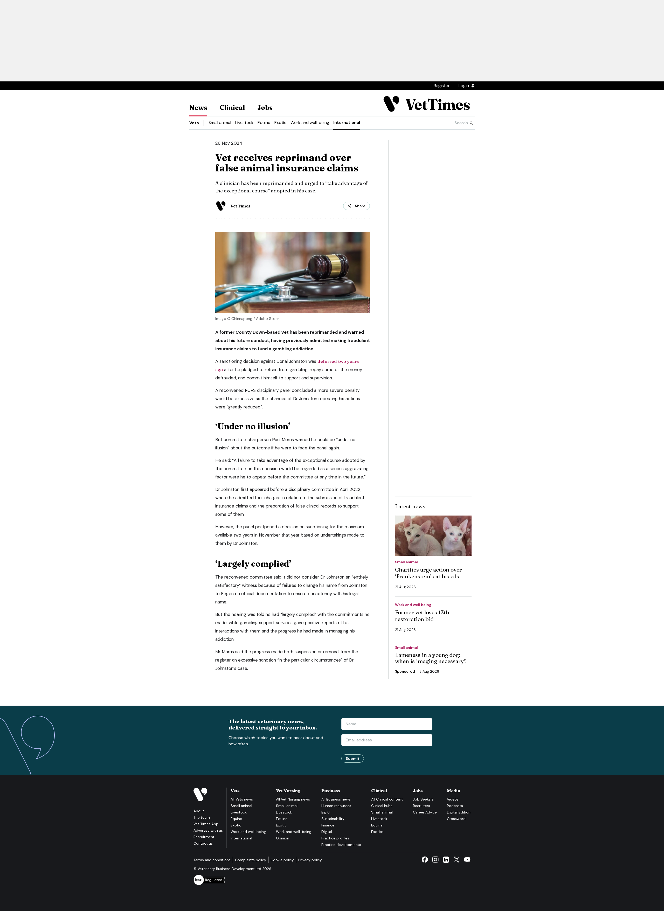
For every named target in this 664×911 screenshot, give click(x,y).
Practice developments (341, 844)
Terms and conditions (212, 860)
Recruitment (204, 836)
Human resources (336, 805)
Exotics (377, 831)
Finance (327, 825)
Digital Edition (459, 812)
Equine (264, 122)
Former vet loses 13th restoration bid (422, 615)
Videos (453, 799)
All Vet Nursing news (293, 799)
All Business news (336, 799)
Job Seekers (423, 799)
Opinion (282, 838)
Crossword (456, 818)
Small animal (220, 122)
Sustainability (332, 818)
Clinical (232, 107)
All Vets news (242, 799)
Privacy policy (310, 860)
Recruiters (421, 805)
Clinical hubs (381, 805)
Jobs (265, 107)
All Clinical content (387, 799)
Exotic (280, 122)
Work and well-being (309, 122)
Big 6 (325, 812)
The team (201, 817)
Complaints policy (250, 860)
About (198, 811)
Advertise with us (208, 830)
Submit (352, 758)
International (346, 122)
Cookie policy (282, 860)
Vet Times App (205, 824)
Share (360, 206)
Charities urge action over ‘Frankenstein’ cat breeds (428, 573)
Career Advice (425, 812)
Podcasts (455, 805)
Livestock (244, 122)
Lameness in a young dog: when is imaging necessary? (431, 657)
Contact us (203, 843)
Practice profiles (335, 838)
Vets (194, 123)
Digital (326, 831)
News (198, 107)
